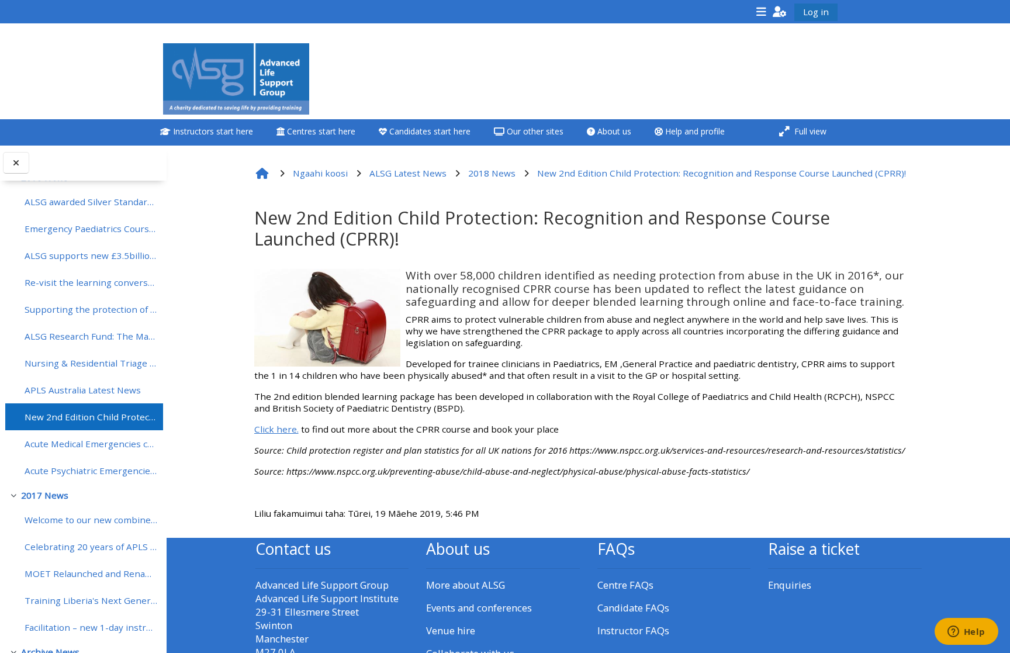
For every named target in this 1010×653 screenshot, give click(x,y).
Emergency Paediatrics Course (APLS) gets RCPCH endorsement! (91, 228)
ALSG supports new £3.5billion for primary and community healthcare (91, 255)
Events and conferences (479, 607)
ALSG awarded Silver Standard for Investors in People (91, 202)
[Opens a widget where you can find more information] (966, 632)
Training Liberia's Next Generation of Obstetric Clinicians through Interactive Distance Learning (91, 600)
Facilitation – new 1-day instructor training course (91, 627)
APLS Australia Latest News (83, 390)
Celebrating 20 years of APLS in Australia (91, 546)
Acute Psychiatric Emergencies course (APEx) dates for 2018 (91, 470)
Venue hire (450, 630)
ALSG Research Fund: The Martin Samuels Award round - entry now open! (91, 336)
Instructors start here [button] (212, 131)
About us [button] (613, 131)
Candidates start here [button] (429, 131)
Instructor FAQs (633, 630)
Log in (816, 12)
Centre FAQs (625, 585)
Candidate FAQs (633, 607)
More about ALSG (465, 585)
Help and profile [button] (694, 131)
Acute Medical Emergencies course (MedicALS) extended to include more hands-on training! (91, 444)
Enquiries (789, 585)
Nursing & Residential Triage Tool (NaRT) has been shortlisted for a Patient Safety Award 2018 (91, 363)
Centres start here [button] (320, 131)
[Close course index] (16, 163)
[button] (779, 11)
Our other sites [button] (533, 131)
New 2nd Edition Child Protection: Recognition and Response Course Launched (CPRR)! (91, 417)
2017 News (44, 495)
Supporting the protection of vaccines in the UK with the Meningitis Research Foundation (91, 309)
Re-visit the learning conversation (91, 282)
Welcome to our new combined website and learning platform (91, 520)
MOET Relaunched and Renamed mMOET (91, 573)
